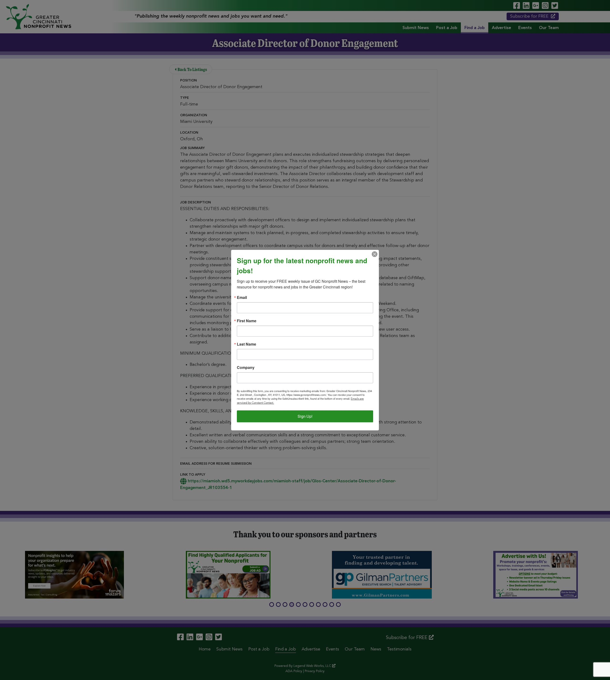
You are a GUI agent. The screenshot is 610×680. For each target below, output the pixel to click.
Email (242, 297)
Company (245, 367)
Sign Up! (305, 416)
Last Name (246, 344)
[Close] (374, 254)
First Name (246, 321)
